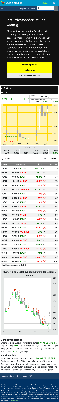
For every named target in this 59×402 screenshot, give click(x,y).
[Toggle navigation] (3, 8)
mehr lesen (14, 400)
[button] (55, 3)
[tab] (44, 159)
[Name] (56, 8)
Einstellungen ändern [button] (29, 75)
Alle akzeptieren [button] (29, 64)
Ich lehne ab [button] (29, 70)
